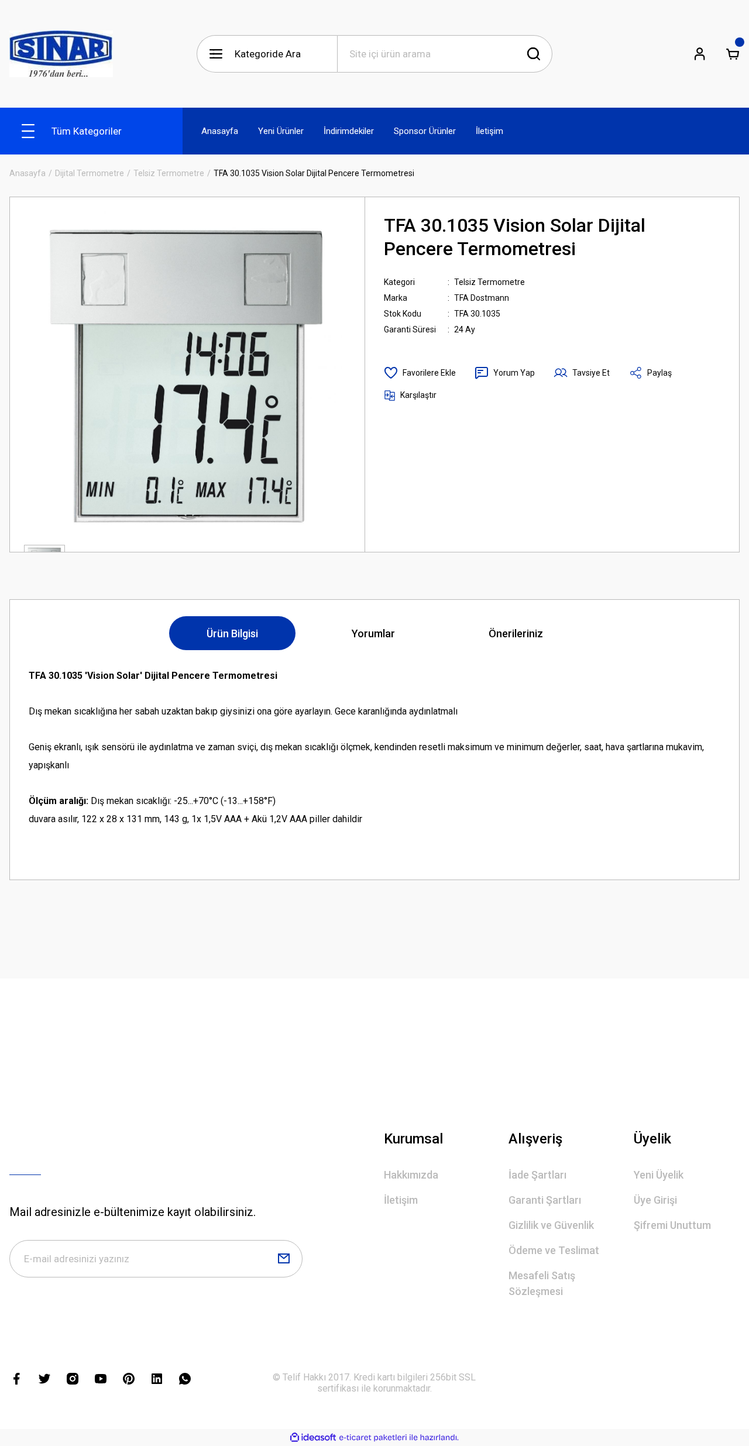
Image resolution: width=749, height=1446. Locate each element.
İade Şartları (537, 1175)
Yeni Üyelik (658, 1175)
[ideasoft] (313, 1437)
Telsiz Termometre (489, 282)
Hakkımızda (411, 1175)
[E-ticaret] (373, 1438)
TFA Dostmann (481, 298)
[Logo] (61, 53)
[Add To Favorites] (420, 373)
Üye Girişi (655, 1200)
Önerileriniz (516, 633)
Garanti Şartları (545, 1200)
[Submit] (284, 1258)
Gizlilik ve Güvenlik (551, 1225)
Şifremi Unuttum (672, 1225)
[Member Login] (700, 53)
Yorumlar (373, 633)
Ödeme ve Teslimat (554, 1250)
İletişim (401, 1200)
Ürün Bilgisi (232, 633)
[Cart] (733, 53)
